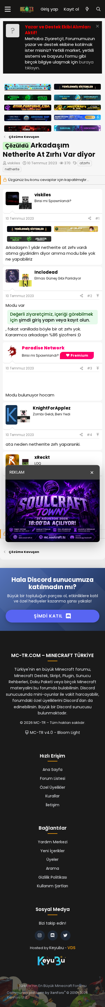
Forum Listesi (52, 778)
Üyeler (52, 859)
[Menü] (7, 9)
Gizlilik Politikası (52, 877)
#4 (89, 434)
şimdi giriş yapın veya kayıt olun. (54, 320)
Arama (52, 868)
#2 (89, 295)
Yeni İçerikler (52, 851)
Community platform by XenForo (47, 995)
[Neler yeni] (87, 9)
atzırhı (85, 163)
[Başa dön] (97, 295)
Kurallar (52, 796)
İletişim (52, 805)
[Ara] (98, 9)
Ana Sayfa (52, 769)
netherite (12, 169)
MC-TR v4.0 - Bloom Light (54, 732)
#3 (89, 368)
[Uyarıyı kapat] (96, 27)
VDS (71, 947)
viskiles (13, 163)
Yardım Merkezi (52, 842)
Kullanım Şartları (52, 886)
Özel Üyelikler (52, 787)
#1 (97, 218)
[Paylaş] (89, 218)
